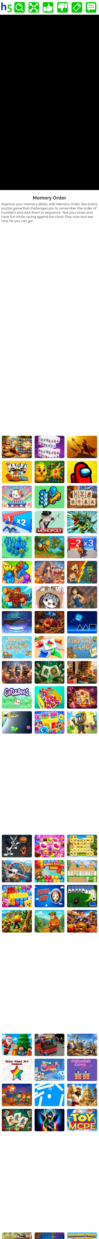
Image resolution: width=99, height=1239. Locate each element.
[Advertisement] (49, 275)
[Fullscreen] (34, 7)
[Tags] (77, 7)
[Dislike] (62, 7)
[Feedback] (91, 7)
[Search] (19, 7)
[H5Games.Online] (6, 7)
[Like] (48, 7)
